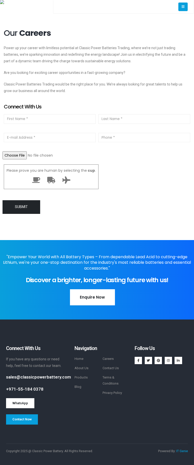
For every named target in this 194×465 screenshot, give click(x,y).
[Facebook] (138, 360)
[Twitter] (148, 360)
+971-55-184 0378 (24, 389)
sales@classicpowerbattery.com (38, 377)
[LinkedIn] (178, 360)
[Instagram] (168, 360)
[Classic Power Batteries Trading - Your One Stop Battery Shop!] (26, 7)
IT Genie (182, 451)
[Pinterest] (158, 360)
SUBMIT (21, 207)
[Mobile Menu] (183, 7)
